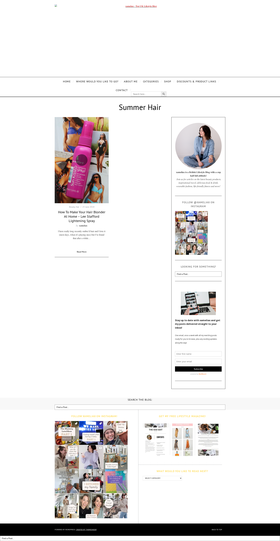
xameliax (83, 225)
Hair (77, 207)
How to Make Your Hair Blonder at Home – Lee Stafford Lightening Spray (81, 216)
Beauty (72, 207)
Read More (81, 252)
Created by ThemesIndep (86, 529)
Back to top (217, 529)
